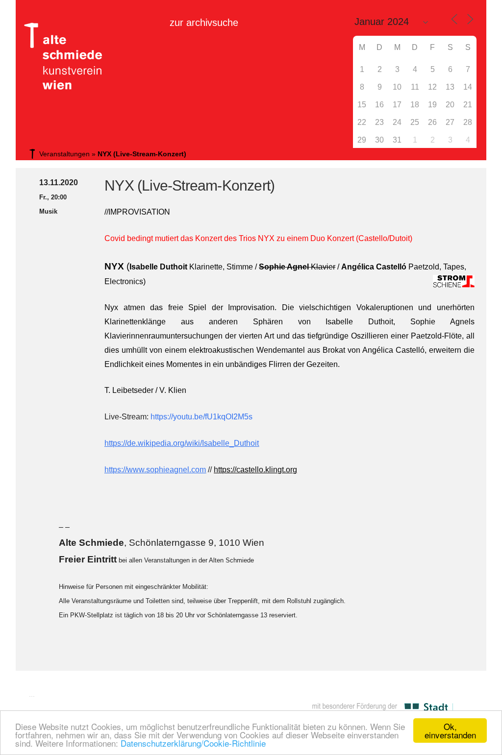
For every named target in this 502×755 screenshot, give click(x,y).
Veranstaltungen (64, 154)
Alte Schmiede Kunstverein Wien (60, 56)
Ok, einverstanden (450, 730)
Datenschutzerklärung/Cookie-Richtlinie (193, 743)
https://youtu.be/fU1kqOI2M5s (201, 417)
